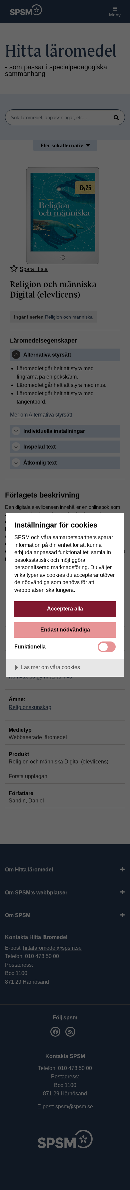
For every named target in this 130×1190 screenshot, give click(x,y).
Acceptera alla (65, 608)
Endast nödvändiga (65, 629)
